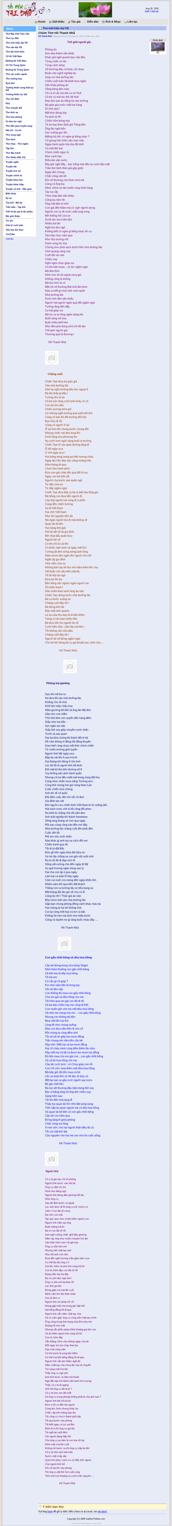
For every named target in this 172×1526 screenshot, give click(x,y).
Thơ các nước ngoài (16, 74)
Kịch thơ (10, 83)
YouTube (10, 234)
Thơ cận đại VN (14, 47)
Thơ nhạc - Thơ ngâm (17, 144)
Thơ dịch (10, 139)
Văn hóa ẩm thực (15, 230)
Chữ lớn (9, 239)
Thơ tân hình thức (15, 51)
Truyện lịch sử (13, 171)
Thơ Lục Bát (12, 38)
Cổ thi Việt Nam (14, 56)
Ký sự (9, 198)
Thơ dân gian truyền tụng (19, 126)
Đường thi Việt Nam (16, 61)
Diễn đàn (93, 21)
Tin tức (9, 220)
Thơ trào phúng (14, 117)
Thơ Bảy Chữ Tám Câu (17, 34)
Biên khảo (11, 193)
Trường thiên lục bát (16, 94)
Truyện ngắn (12, 162)
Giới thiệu (58, 21)
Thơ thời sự (12, 112)
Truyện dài (11, 166)
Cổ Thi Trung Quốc (16, 65)
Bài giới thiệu (13, 216)
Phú (8, 103)
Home (41, 21)
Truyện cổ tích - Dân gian (19, 189)
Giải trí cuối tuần (14, 225)
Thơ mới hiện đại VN (17, 42)
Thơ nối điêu (12, 99)
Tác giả (75, 21)
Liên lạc (132, 21)
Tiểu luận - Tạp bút (15, 207)
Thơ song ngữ (13, 135)
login (147, 11)
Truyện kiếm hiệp (15, 184)
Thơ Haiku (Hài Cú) (15, 157)
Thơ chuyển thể (14, 108)
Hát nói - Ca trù (13, 130)
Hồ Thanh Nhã (45, 36)
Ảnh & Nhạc (113, 21)
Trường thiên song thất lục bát (20, 88)
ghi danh (102, 1511)
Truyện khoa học (14, 180)
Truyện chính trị (14, 175)
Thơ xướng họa (14, 78)
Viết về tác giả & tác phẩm (19, 211)
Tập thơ (10, 148)
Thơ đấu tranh (13, 153)
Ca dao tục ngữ (14, 121)
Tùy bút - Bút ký (14, 202)
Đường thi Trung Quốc (17, 69)
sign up (154, 11)
